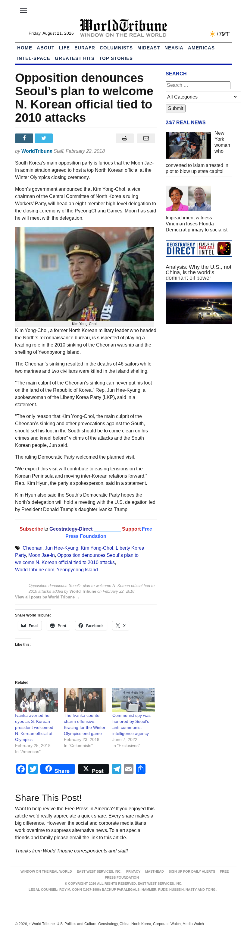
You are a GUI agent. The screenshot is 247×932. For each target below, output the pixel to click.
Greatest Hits (75, 58)
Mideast (148, 47)
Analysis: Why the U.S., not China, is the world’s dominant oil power (198, 272)
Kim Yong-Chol (97, 548)
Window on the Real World (46, 871)
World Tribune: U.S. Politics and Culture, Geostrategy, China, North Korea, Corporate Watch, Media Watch (116, 924)
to (46, 529)
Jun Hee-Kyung (61, 548)
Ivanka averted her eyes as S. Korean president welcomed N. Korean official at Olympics (34, 727)
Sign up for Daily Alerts (192, 871)
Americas (201, 47)
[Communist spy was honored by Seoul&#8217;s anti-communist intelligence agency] (133, 700)
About (46, 47)
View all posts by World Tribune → (47, 597)
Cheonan (32, 548)
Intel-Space (33, 58)
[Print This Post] (124, 138)
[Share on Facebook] (25, 138)
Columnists (116, 47)
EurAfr (84, 47)
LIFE (64, 47)
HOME (24, 47)
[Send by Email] (146, 138)
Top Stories (116, 58)
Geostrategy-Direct (70, 529)
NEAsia (173, 47)
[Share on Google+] (64, 138)
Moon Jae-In (41, 555)
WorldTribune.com (34, 569)
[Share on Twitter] (44, 138)
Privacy (133, 871)
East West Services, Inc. (99, 871)
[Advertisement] (199, 374)
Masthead (154, 871)
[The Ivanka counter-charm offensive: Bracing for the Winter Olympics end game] (85, 700)
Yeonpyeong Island (77, 569)
